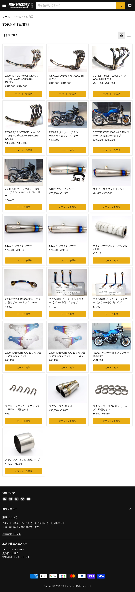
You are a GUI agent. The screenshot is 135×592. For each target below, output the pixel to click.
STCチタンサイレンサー (62, 189)
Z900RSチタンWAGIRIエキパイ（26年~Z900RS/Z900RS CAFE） (22, 79)
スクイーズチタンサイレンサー (110, 189)
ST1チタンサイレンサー (18, 245)
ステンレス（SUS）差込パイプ (22, 459)
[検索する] (120, 5)
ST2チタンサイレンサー (62, 245)
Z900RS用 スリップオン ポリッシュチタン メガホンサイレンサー (23, 192)
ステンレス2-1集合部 (60, 406)
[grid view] (121, 35)
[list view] (129, 35)
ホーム (6, 16)
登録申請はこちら (11, 534)
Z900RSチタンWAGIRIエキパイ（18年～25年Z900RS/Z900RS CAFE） (22, 135)
